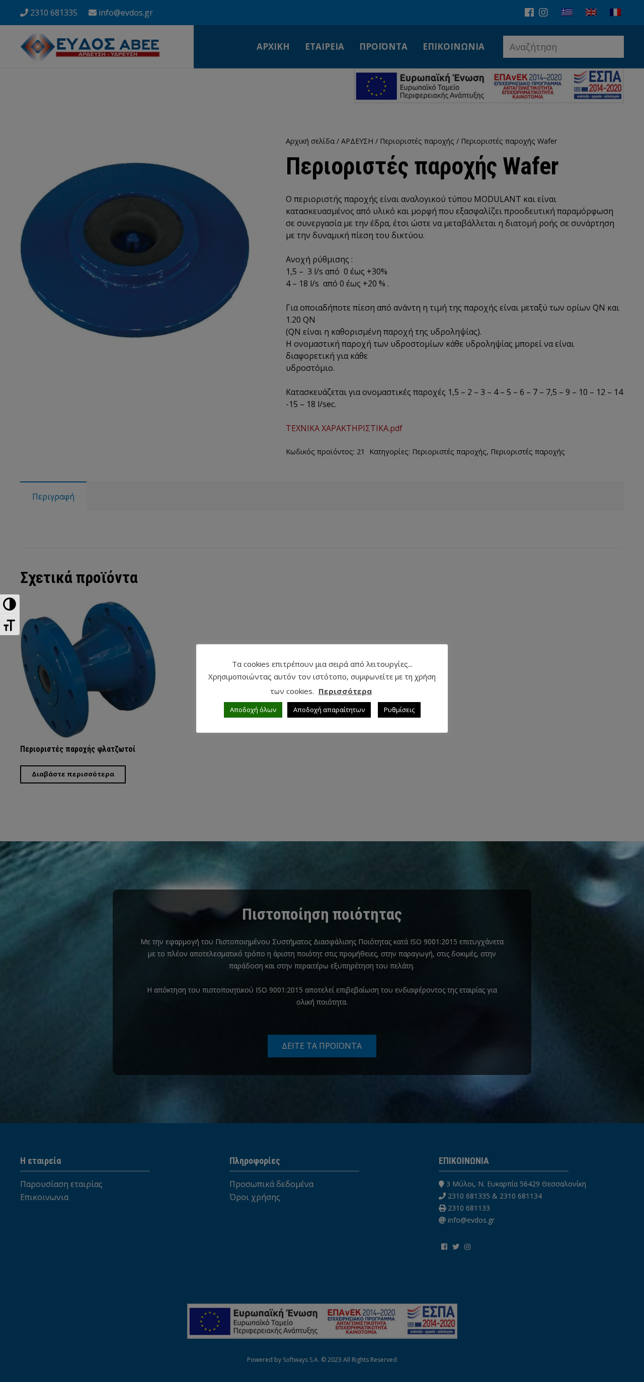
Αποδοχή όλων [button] (253, 709)
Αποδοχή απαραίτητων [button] (329, 709)
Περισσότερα (345, 691)
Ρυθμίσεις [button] (399, 709)
